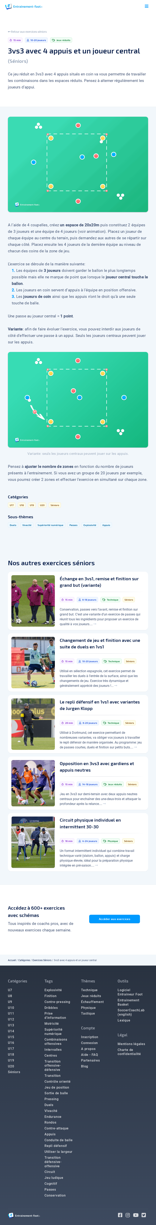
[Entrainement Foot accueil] (24, 6)
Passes (50, 1189)
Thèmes (88, 981)
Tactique (88, 1013)
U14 (11, 1031)
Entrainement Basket (128, 1002)
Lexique (124, 1020)
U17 (11, 1049)
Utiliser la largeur (58, 1152)
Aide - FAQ (89, 1055)
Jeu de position (56, 1087)
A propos (88, 1049)
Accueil (12, 960)
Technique (89, 990)
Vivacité (50, 1111)
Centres (50, 1055)
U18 (11, 1054)
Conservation (55, 1195)
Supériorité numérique (53, 1032)
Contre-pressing (57, 1002)
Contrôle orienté (57, 1081)
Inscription (89, 1037)
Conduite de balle (58, 1140)
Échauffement (92, 1002)
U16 (11, 1043)
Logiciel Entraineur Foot (130, 992)
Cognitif (50, 1184)
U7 (10, 990)
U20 (11, 1066)
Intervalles (53, 1050)
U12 (11, 1019)
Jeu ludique (53, 1178)
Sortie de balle (56, 1093)
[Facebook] (122, 1216)
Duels (48, 1105)
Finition (50, 996)
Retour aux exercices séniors (28, 31)
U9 (10, 1002)
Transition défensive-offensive (53, 1162)
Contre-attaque (56, 1128)
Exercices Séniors (41, 960)
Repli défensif (55, 1146)
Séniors (14, 1072)
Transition (52, 1076)
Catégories (24, 960)
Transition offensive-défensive (52, 1065)
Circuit (49, 1172)
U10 (11, 1008)
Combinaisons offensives (55, 1042)
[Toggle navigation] (146, 6)
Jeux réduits (91, 996)
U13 (11, 1025)
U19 (11, 1060)
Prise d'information (55, 1016)
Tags (48, 981)
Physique (88, 1008)
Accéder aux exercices (114, 919)
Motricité (51, 1024)
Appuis (50, 1134)
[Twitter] (145, 1216)
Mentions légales (131, 1044)
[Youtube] (137, 1216)
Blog (84, 1066)
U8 (10, 996)
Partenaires (90, 1060)
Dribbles (51, 1008)
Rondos (50, 1122)
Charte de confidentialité (129, 1052)
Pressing (51, 1099)
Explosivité (53, 990)
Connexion (89, 1043)
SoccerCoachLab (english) (131, 1012)
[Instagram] (129, 1216)
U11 (11, 1013)
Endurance (53, 1117)
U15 (11, 1037)
